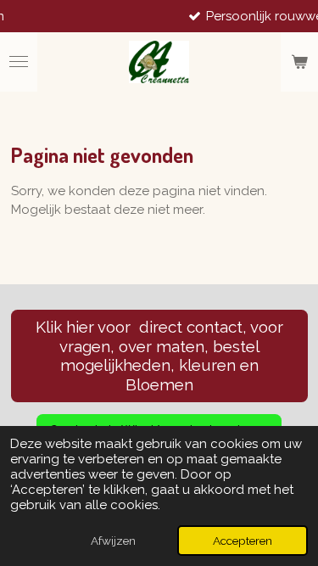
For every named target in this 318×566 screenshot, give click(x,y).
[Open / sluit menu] (18, 62)
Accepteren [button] (242, 540)
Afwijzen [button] (113, 540)
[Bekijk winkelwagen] (299, 62)
